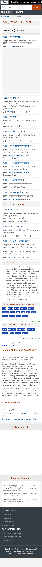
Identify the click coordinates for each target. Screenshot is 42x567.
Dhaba (8, 126)
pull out (5, 333)
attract (18, 316)
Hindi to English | (8, 413)
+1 (33, 141)
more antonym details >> (31, 338)
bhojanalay (10, 46)
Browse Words (32, 413)
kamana (9, 112)
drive (12, 333)
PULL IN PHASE (9, 241)
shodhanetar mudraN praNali (17, 155)
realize (5, 316)
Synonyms (25, 2)
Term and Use (9, 522)
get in (17, 309)
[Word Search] (3, 7)
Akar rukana (10, 187)
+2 (27, 221)
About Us (7, 515)
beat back (12, 329)
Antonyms (35, 2)
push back (31, 329)
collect (25, 316)
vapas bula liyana (12, 199)
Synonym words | (19, 419)
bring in (5, 312)
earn (4, 309)
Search (36, 7)
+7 (28, 112)
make (34, 312)
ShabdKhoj (15, 2)
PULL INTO (7, 210)
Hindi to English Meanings (13, 537)
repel (4, 329)
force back (21, 329)
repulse (18, 333)
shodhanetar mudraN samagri (17, 172)
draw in (31, 309)
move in (23, 309)
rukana (8, 221)
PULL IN (6, 37)
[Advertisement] (21, 73)
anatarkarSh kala (12, 257)
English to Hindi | (21, 413)
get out (25, 333)
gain (28, 312)
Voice (20, 12)
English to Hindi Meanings (13, 533)
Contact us (8, 518)
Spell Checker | (7, 419)
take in (11, 316)
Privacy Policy (9, 525)
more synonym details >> (31, 321)
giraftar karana (11, 141)
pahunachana (11, 236)
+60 (25, 46)
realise (12, 312)
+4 (21, 126)
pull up (10, 309)
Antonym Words (32, 419)
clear (23, 312)
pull (18, 312)
